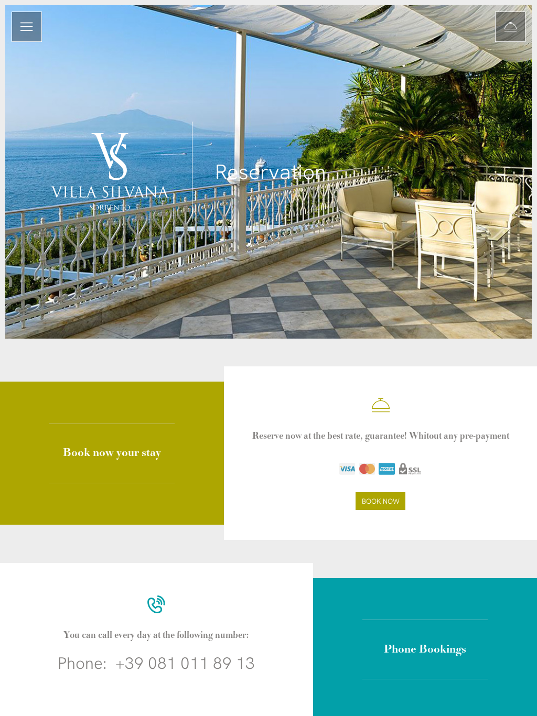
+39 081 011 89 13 (185, 663)
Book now (381, 501)
